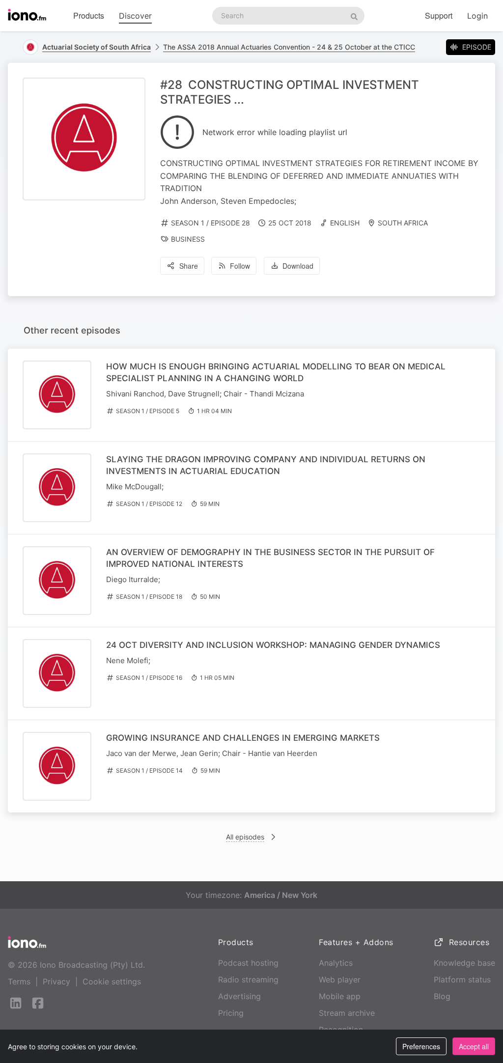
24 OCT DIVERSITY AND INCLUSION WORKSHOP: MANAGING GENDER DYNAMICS (273, 645)
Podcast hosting (248, 963)
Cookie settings (112, 981)
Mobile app (340, 996)
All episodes (245, 837)
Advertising (239, 996)
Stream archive (347, 1013)
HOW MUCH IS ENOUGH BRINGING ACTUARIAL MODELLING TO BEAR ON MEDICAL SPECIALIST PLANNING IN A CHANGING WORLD (276, 372)
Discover (135, 16)
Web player (340, 979)
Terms (19, 981)
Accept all (474, 1046)
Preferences (421, 1046)
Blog (442, 996)
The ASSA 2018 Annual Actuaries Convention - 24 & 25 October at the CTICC (289, 47)
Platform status (462, 979)
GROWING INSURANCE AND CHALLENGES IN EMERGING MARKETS (243, 738)
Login (477, 16)
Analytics (336, 963)
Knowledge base (464, 963)
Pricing (231, 1013)
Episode (476, 47)
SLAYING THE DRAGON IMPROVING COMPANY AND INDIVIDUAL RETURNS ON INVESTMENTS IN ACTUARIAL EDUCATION (265, 465)
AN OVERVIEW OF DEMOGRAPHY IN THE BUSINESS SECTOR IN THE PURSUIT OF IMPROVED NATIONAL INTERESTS (270, 558)
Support (438, 15)
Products (88, 15)
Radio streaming (248, 979)
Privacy (56, 981)
